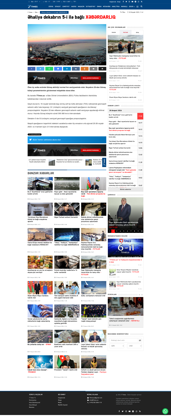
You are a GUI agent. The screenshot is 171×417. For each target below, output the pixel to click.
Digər (131, 6)
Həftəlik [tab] (125, 32)
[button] (102, 69)
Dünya (51, 6)
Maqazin (81, 6)
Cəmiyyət (66, 6)
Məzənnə (31, 407)
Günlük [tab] (114, 32)
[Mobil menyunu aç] (137, 7)
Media (60, 402)
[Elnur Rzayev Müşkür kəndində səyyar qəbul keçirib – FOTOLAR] (112, 272)
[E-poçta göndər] (93, 69)
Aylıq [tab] (137, 32)
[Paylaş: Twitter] (40, 69)
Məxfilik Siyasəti (62, 405)
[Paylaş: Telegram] (67, 69)
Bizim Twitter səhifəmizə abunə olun (47, 140)
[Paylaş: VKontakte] (76, 69)
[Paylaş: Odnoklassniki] (85, 69)
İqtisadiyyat (90, 6)
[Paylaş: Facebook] (31, 69)
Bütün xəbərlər (125, 189)
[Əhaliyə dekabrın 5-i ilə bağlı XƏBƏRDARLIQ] (67, 44)
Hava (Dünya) (33, 405)
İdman (99, 6)
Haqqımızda (112, 1)
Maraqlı (124, 6)
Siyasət (58, 6)
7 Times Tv (32, 398)
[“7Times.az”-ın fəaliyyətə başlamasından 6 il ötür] (125, 248)
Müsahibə (106, 6)
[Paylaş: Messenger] (58, 69)
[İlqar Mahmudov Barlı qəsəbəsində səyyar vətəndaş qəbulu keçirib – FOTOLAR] (112, 284)
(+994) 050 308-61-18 (95, 402)
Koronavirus (32, 400)
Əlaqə (118, 1)
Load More (67, 385)
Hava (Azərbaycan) (34, 402)
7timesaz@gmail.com (95, 398)
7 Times (30, 12)
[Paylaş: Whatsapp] (49, 69)
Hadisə (73, 6)
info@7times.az (93, 400)
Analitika (116, 6)
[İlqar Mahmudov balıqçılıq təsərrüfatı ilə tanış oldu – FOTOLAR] (125, 44)
